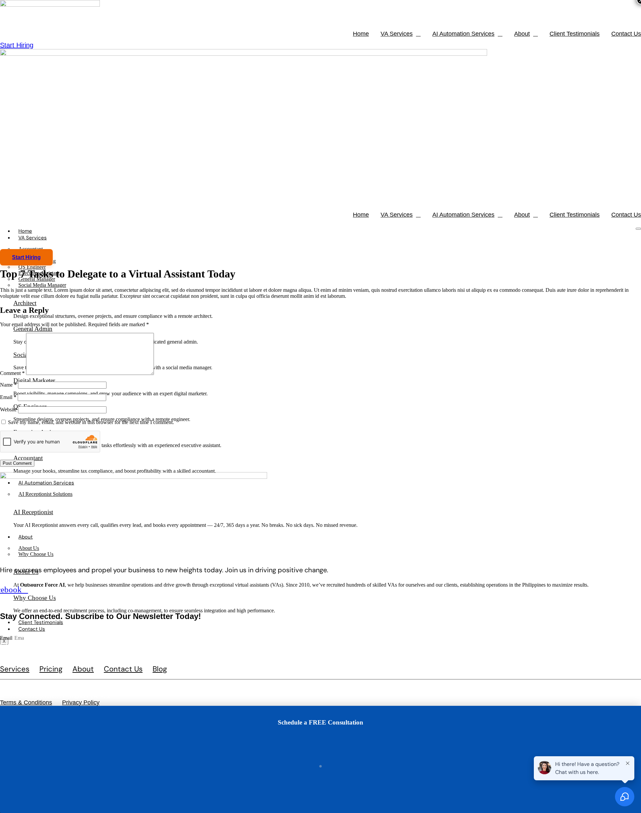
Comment (12, 373)
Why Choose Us (34, 597)
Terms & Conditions (26, 702)
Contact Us (626, 33)
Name (8, 385)
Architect (24, 303)
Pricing (50, 669)
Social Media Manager (42, 285)
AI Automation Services (463, 33)
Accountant (28, 457)
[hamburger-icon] (638, 229)
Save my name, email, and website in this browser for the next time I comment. (91, 422)
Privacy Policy (80, 702)
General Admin (32, 328)
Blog (160, 669)
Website (8, 409)
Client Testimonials (575, 33)
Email (8, 397)
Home (361, 33)
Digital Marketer (34, 380)
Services (14, 669)
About (522, 33)
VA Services (397, 33)
